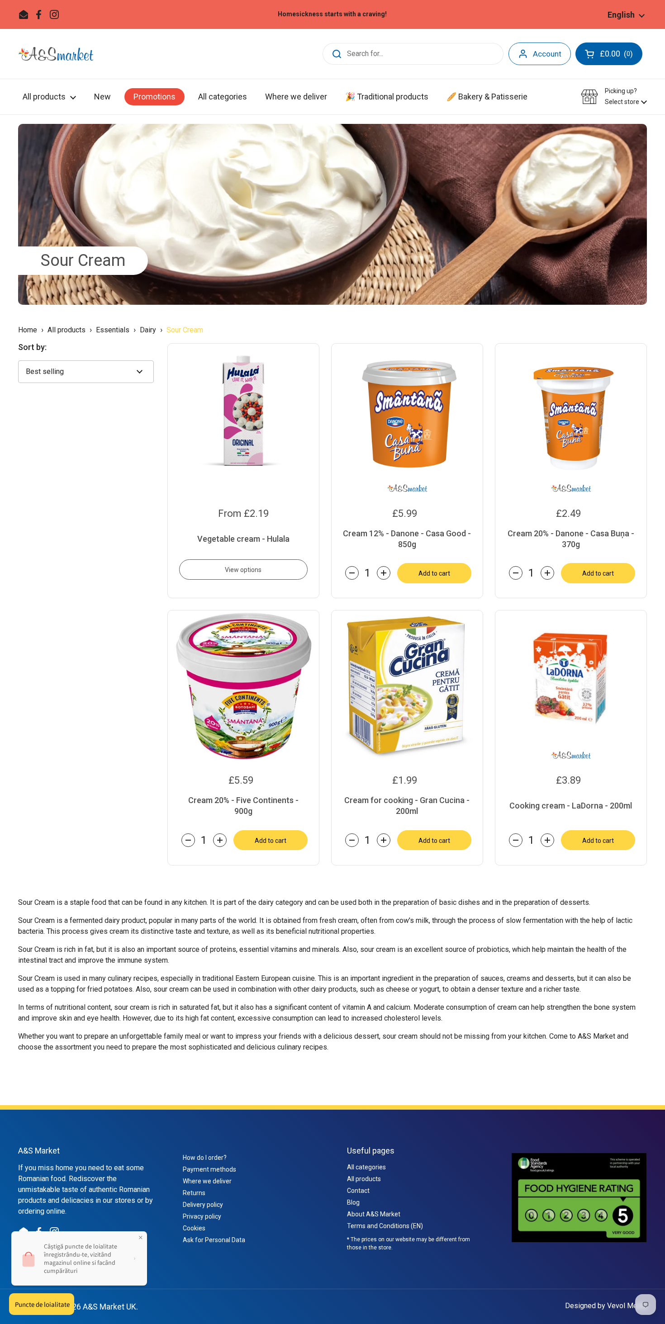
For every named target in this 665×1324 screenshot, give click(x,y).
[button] (614, 96)
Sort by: (32, 347)
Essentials (112, 330)
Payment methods (209, 1169)
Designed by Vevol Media (606, 1305)
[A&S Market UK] (55, 54)
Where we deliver (207, 1181)
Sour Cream (83, 260)
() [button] (617, 55)
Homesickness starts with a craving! (332, 14)
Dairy (148, 330)
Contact (358, 1190)
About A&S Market (373, 1214)
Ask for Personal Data (214, 1240)
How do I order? (205, 1157)
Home (27, 330)
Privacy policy (202, 1216)
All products (67, 330)
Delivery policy (203, 1204)
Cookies (194, 1228)
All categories (366, 1167)
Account (547, 53)
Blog (353, 1202)
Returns (194, 1192)
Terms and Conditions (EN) (385, 1225)
